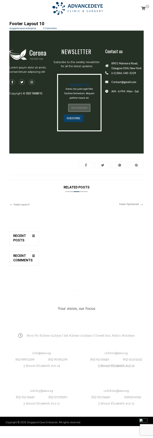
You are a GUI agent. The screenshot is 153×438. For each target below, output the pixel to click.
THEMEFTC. (37, 93)
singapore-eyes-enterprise (22, 28)
